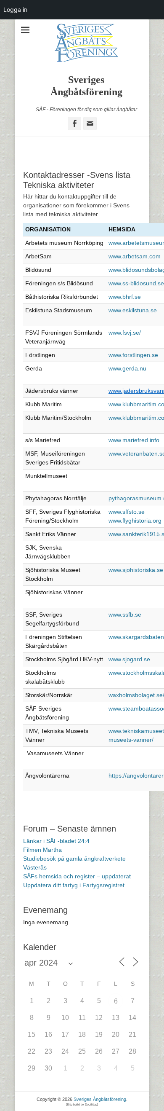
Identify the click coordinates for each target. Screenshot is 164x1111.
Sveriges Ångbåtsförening (100, 1099)
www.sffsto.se (126, 511)
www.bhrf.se (124, 296)
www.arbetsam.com (134, 256)
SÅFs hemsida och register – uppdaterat (77, 876)
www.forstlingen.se (133, 355)
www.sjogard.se (129, 659)
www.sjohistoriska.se (135, 569)
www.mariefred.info (133, 440)
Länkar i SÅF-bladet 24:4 (56, 840)
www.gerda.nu (127, 368)
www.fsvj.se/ (124, 332)
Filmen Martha (42, 849)
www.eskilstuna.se (132, 310)
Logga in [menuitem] (15, 9)
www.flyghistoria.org (134, 520)
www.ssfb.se (124, 614)
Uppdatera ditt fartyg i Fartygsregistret (73, 885)
